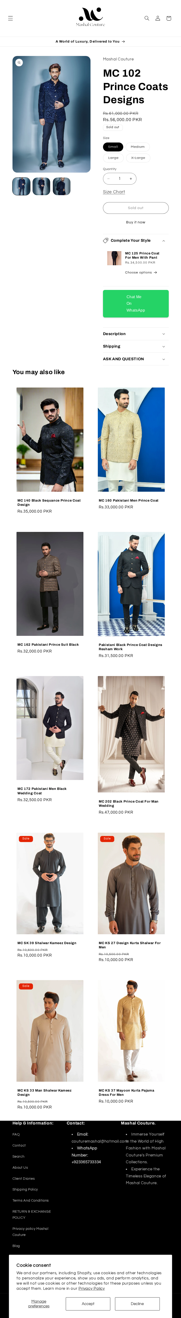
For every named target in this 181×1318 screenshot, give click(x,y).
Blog (16, 1246)
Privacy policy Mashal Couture (30, 1232)
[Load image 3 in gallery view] (61, 186)
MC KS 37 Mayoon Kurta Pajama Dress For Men (126, 1092)
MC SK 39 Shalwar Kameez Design (47, 943)
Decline (137, 1304)
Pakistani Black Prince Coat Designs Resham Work (130, 647)
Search (18, 1156)
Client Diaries (23, 1178)
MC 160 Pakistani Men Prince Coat (129, 500)
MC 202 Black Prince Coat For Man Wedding (129, 803)
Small (115, 148)
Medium (140, 148)
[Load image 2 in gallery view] (41, 186)
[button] (10, 18)
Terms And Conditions (30, 1200)
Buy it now (136, 222)
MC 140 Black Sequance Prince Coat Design (49, 503)
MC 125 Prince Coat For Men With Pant (142, 255)
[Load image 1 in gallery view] (21, 186)
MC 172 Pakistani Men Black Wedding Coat (42, 791)
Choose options (138, 272)
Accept (88, 1304)
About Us (20, 1167)
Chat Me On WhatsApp (136, 303)
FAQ (16, 1134)
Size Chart (114, 192)
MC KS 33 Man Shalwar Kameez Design (44, 1092)
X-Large (140, 159)
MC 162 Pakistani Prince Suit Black (48, 644)
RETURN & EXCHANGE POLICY (31, 1214)
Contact (19, 1145)
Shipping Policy (25, 1189)
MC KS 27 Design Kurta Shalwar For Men (130, 945)
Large (116, 159)
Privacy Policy (91, 1288)
